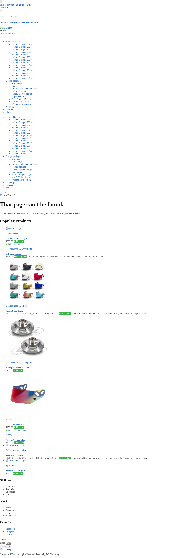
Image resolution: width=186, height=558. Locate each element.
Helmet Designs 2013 (22, 78)
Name (3, 539)
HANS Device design (22, 94)
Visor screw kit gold (15, 470)
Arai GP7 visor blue (15, 440)
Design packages (13, 80)
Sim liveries (17, 83)
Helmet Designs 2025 (22, 46)
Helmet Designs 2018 (22, 65)
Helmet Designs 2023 (22, 52)
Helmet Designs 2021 (22, 57)
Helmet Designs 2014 (22, 75)
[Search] (1, 37)
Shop (8, 112)
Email (3, 543)
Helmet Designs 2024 (22, 49)
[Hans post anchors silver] (88, 337)
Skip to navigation (8, 4)
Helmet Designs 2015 (22, 73)
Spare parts (27, 249)
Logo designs (18, 96)
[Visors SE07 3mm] (88, 280)
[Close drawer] (1, 10)
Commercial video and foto (24, 88)
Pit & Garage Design (21, 99)
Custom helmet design (16, 238)
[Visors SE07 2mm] (88, 445)
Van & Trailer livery (21, 101)
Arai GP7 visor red (15, 424)
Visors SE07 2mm (14, 455)
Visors (24, 306)
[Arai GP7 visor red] (88, 394)
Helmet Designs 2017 (22, 67)
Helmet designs (19, 91)
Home (3, 195)
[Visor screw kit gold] (88, 460)
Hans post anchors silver (17, 367)
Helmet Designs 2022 (22, 54)
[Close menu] (1, 1)
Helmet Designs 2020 (22, 60)
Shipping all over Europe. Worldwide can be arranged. (19, 22)
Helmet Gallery (13, 41)
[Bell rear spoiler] (88, 244)
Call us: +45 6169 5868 (8, 17)
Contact (9, 109)
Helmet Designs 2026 (22, 44)
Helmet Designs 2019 (22, 62)
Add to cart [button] (19, 241)
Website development (21, 104)
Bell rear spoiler (13, 254)
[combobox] (15, 33)
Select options (20, 256)
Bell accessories (13, 249)
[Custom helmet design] (88, 228)
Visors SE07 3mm (14, 311)
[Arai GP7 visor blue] (88, 430)
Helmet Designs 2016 (22, 70)
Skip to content (24, 4)
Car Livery (17, 86)
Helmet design (12, 233)
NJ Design (11, 107)
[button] (3, 193)
